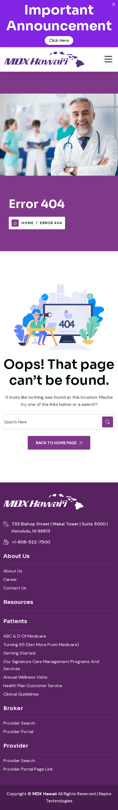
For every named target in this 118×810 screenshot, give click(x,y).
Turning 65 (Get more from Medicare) (41, 644)
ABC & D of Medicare (24, 636)
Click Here (59, 40)
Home (27, 223)
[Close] (113, 4)
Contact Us (14, 588)
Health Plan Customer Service (32, 685)
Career (10, 579)
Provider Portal (18, 731)
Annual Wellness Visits (25, 677)
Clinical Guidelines (21, 694)
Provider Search (19, 723)
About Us (12, 571)
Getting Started (19, 653)
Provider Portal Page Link (28, 769)
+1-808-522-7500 (31, 542)
